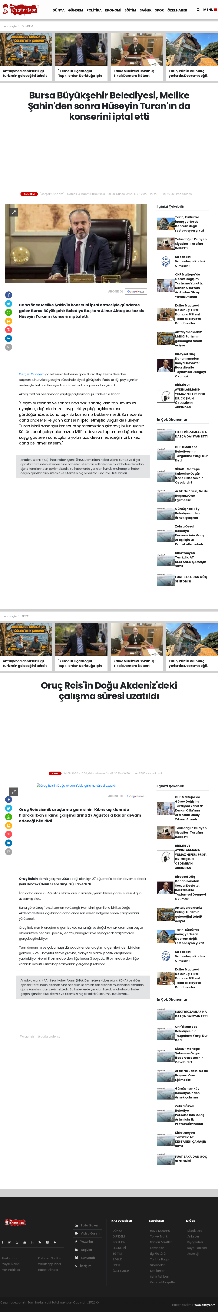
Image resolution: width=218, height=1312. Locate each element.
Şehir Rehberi (159, 1276)
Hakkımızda (10, 1258)
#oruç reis (26, 1036)
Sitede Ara (194, 1231)
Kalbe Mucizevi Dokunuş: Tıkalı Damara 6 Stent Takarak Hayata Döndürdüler (188, 314)
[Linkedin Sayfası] (34, 1242)
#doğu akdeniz (49, 1036)
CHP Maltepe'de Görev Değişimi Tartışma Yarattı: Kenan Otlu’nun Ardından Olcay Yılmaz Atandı (189, 285)
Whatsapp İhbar (49, 1264)
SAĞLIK (146, 10)
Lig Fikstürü (158, 1254)
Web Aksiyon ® (204, 1305)
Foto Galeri (89, 1225)
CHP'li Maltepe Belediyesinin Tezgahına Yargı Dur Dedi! (191, 454)
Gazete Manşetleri (163, 1282)
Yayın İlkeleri (10, 1264)
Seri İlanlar (157, 1271)
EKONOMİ (113, 10)
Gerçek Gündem (31, 374)
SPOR (159, 10)
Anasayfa (10, 26)
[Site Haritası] (49, 1242)
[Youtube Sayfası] (26, 1242)
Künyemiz (87, 1258)
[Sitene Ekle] (56, 1242)
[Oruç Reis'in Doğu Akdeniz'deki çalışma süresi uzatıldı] (76, 785)
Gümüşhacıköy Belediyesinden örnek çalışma (187, 513)
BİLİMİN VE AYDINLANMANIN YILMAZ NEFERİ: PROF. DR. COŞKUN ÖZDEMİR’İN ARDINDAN (191, 396)
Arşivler (86, 1250)
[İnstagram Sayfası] (19, 1242)
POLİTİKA (94, 10)
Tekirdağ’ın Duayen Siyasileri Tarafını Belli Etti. (191, 243)
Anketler (193, 1236)
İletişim (85, 1266)
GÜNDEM (75, 10)
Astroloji (192, 1254)
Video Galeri (89, 1233)
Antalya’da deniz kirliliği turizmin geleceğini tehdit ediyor (188, 338)
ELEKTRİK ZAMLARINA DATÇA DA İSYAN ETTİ (191, 434)
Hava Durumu (160, 1231)
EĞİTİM (130, 10)
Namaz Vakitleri (161, 1242)
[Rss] (41, 1242)
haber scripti (148, 1302)
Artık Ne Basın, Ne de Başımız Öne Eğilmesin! (191, 495)
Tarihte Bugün (160, 1259)
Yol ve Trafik (159, 1236)
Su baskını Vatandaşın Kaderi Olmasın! (190, 261)
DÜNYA (59, 10)
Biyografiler (195, 1242)
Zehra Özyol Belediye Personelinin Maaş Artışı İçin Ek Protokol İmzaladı (189, 535)
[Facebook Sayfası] (4, 1242)
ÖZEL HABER (177, 10)
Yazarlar (86, 1241)
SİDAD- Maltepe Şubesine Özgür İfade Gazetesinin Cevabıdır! (189, 476)
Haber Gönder (48, 1270)
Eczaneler (157, 1248)
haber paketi (129, 1302)
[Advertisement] (110, 157)
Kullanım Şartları (49, 1258)
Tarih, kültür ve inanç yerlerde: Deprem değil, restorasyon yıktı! (189, 224)
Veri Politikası (11, 1270)
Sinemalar (157, 1265)
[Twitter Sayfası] (11, 1242)
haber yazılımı (109, 1302)
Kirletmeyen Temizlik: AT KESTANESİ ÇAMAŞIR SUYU (190, 559)
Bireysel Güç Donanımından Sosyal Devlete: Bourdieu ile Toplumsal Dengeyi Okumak (190, 365)
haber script (19, 1307)
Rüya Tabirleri (197, 1248)
